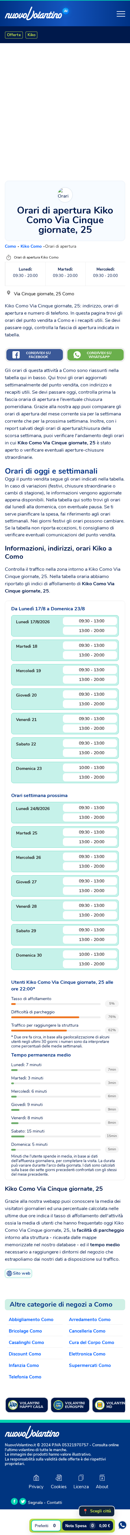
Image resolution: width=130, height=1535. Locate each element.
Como (11, 246)
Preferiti (45, 1525)
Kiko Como (32, 246)
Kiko (31, 35)
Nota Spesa (87, 1525)
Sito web (21, 1273)
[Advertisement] (65, 110)
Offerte (14, 35)
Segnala (35, 1502)
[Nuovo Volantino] (33, 13)
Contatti (54, 1502)
